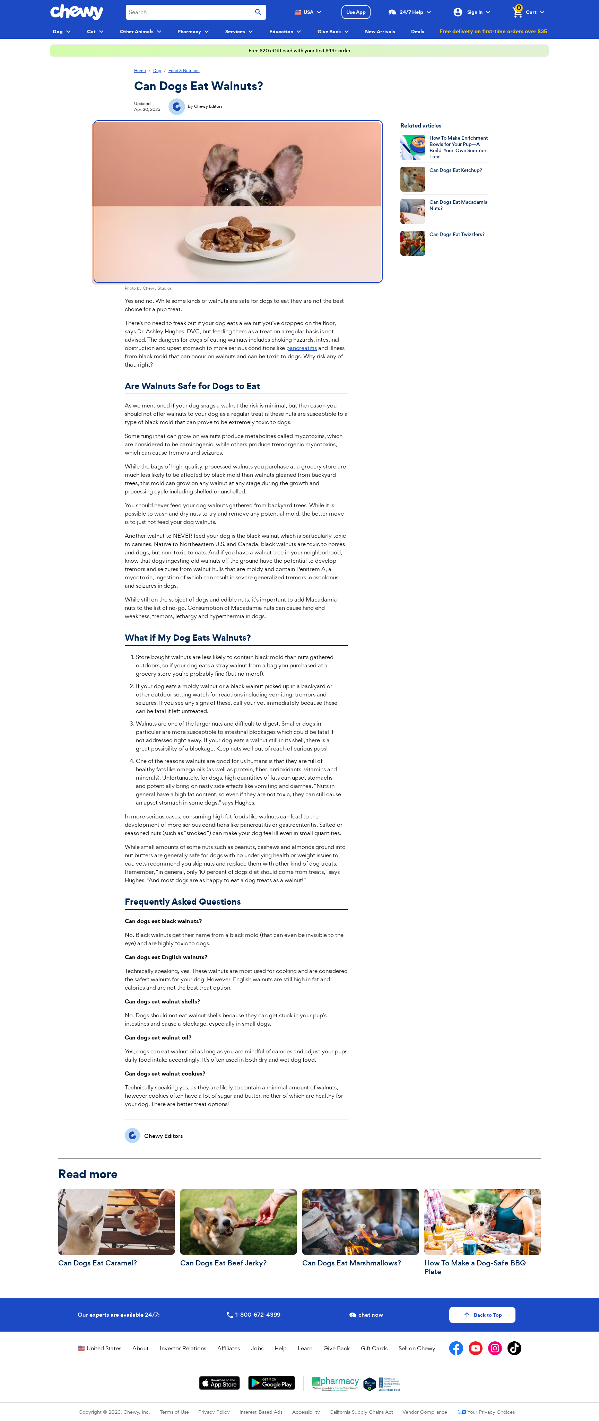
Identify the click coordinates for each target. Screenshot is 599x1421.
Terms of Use (174, 1412)
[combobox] (196, 12)
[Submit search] (258, 12)
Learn (305, 1348)
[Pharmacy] (336, 1384)
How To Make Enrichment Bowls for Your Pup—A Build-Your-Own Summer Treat (458, 147)
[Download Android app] (271, 1383)
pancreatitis (301, 348)
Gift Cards (374, 1348)
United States (104, 1348)
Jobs (257, 1348)
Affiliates (228, 1348)
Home (140, 70)
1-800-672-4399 (257, 1315)
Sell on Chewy (417, 1348)
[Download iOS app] (219, 1383)
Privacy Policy (214, 1412)
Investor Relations (183, 1348)
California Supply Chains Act (361, 1412)
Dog (157, 70)
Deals (417, 31)
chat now (370, 1315)
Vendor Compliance (424, 1412)
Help (281, 1348)
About (140, 1348)
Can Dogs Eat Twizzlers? (457, 234)
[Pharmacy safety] (369, 1384)
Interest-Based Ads (261, 1412)
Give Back (336, 1348)
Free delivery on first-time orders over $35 (493, 31)
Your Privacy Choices (491, 1412)
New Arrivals (380, 31)
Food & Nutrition (184, 70)
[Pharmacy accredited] (389, 1384)
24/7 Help (411, 12)
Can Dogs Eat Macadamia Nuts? (458, 205)
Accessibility (306, 1412)
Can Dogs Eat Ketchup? (455, 170)
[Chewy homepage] (77, 12)
